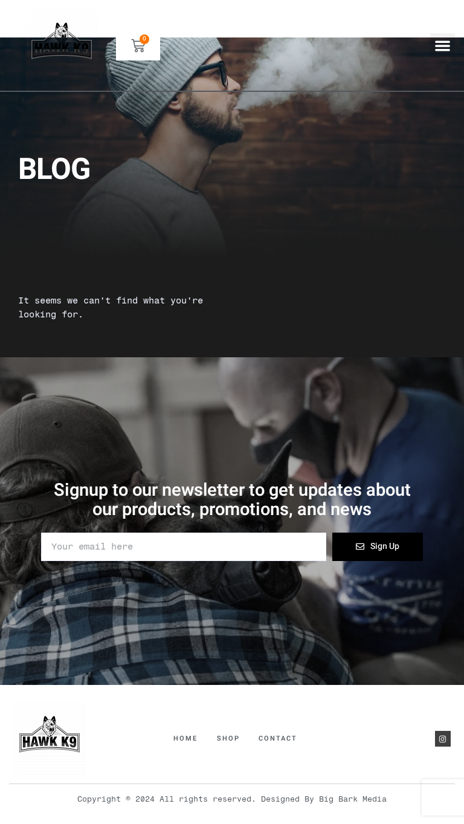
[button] (442, 45)
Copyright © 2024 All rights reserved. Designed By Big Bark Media (232, 798)
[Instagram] (443, 739)
